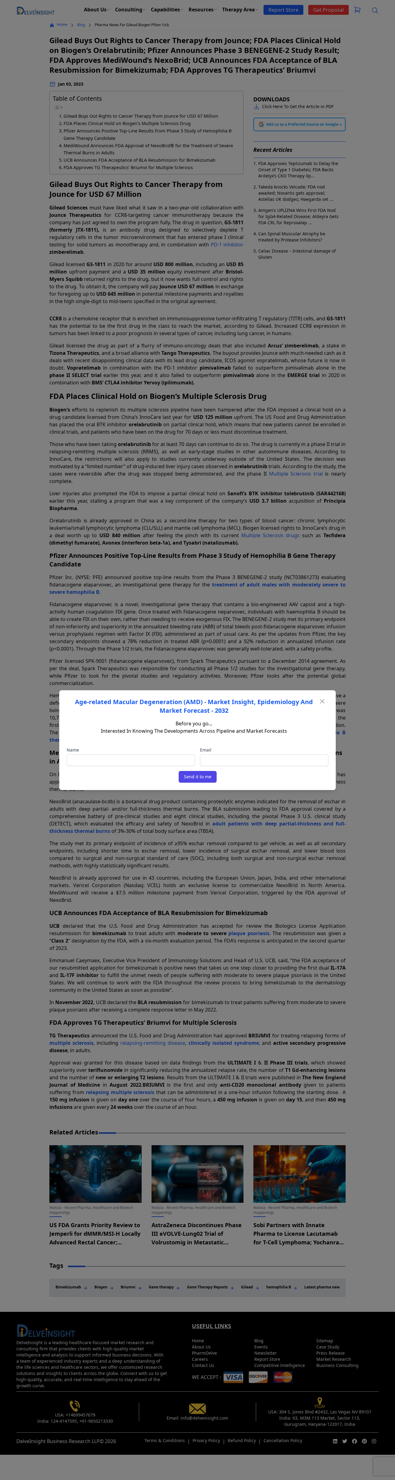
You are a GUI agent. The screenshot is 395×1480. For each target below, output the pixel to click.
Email (205, 750)
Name (73, 750)
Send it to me (197, 777)
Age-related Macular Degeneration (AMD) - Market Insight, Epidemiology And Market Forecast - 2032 (194, 706)
